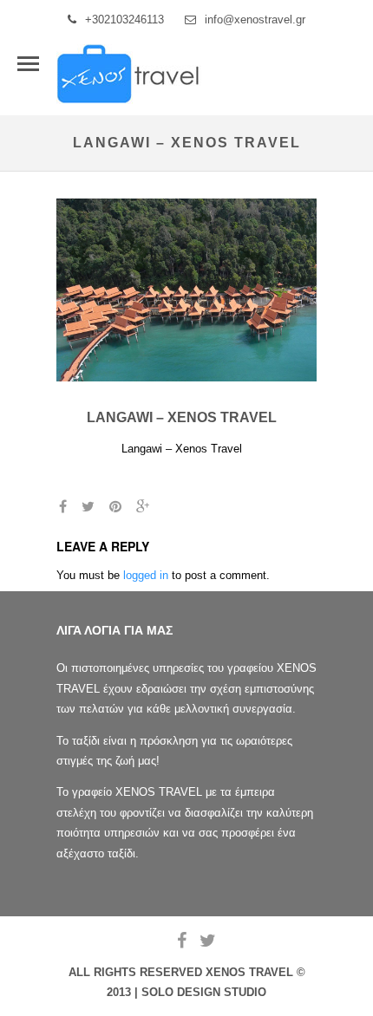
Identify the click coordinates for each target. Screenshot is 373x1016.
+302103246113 (124, 19)
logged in (145, 575)
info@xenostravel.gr (255, 19)
